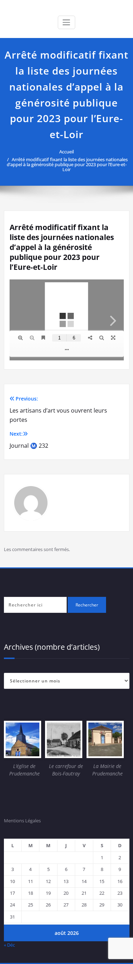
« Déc (9, 945)
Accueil (66, 151)
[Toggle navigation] (66, 22)
